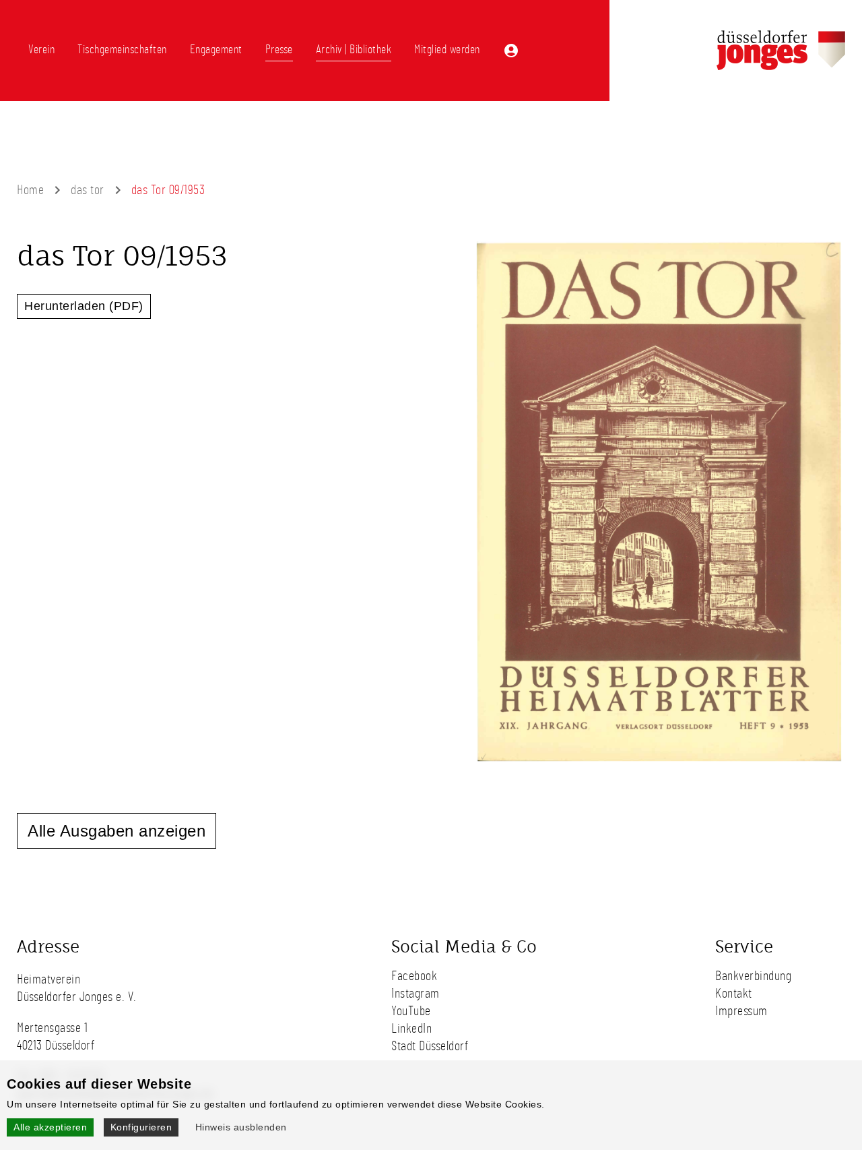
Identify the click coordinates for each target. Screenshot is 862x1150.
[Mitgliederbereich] (511, 50)
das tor (87, 190)
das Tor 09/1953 (168, 190)
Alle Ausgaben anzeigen (116, 831)
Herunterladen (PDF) (83, 306)
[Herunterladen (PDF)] (659, 768)
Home (30, 190)
